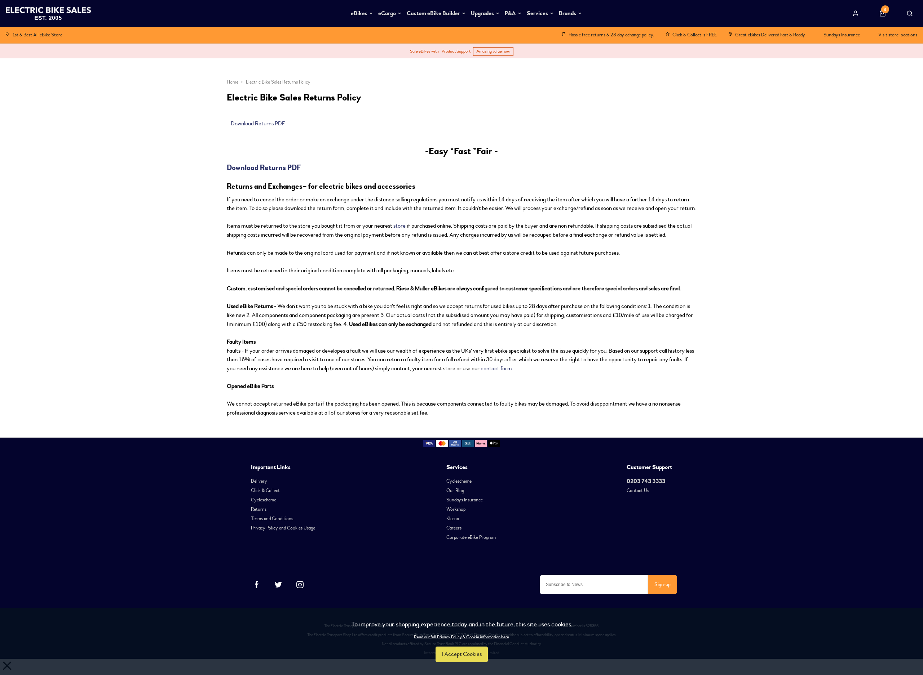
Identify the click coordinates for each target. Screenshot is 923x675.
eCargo (387, 13)
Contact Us (638, 490)
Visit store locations (897, 35)
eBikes (359, 13)
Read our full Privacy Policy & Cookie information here (461, 637)
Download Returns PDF (258, 123)
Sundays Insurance (841, 35)
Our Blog (455, 490)
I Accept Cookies (462, 654)
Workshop (455, 509)
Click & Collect (265, 490)
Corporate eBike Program (471, 537)
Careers (454, 528)
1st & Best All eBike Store (37, 35)
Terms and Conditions (272, 519)
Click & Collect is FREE (694, 35)
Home (232, 82)
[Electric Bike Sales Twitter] (278, 585)
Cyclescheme (263, 500)
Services (537, 13)
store (399, 225)
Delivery (259, 481)
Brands (567, 13)
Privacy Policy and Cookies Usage (283, 528)
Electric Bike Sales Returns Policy (278, 82)
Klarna (452, 519)
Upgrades (482, 13)
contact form (496, 368)
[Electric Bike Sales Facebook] (257, 585)
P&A (510, 13)
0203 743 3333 (646, 481)
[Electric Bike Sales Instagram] (300, 585)
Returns (258, 509)
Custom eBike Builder (433, 13)
